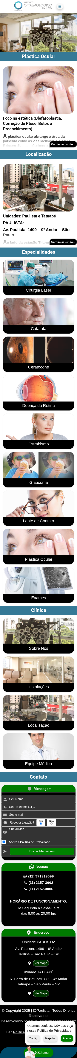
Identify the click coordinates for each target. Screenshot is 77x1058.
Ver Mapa (41, 963)
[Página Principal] (33, 6)
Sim (41, 821)
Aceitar (67, 1038)
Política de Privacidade (54, 1030)
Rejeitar (50, 1038)
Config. (33, 1038)
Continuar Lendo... (63, 144)
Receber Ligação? (22, 822)
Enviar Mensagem (42, 851)
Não (51, 821)
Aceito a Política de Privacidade (29, 842)
